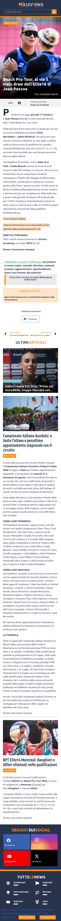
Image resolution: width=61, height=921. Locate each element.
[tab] (17, 883)
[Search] (54, 12)
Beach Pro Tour (12, 297)
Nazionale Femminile (12, 381)
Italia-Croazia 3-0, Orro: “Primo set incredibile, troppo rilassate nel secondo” (29, 390)
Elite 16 (24, 297)
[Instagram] (36, 840)
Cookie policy (48, 917)
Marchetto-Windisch (39, 297)
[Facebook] (8, 840)
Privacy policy (27, 917)
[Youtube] (9, 856)
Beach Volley (11, 23)
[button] (19, 103)
